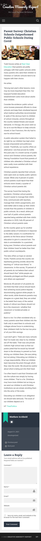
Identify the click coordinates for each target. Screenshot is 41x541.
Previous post (13, 442)
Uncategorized (13, 435)
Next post (11, 446)
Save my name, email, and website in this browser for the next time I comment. (20, 516)
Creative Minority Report (20, 7)
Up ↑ (37, 537)
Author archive (12, 422)
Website (6, 505)
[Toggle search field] (37, 20)
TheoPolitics (12, 406)
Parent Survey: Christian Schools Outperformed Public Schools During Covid (20, 36)
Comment (8, 465)
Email (6, 496)
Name (6, 487)
